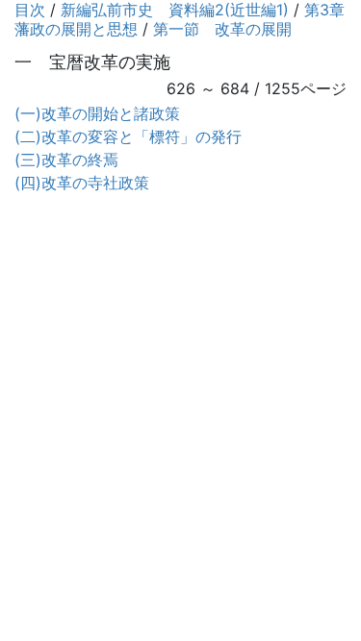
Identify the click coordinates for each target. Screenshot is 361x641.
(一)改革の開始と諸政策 (97, 113)
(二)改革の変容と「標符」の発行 (128, 136)
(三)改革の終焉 (66, 159)
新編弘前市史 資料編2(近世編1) (175, 9)
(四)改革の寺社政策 (81, 182)
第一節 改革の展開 (222, 28)
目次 (29, 9)
